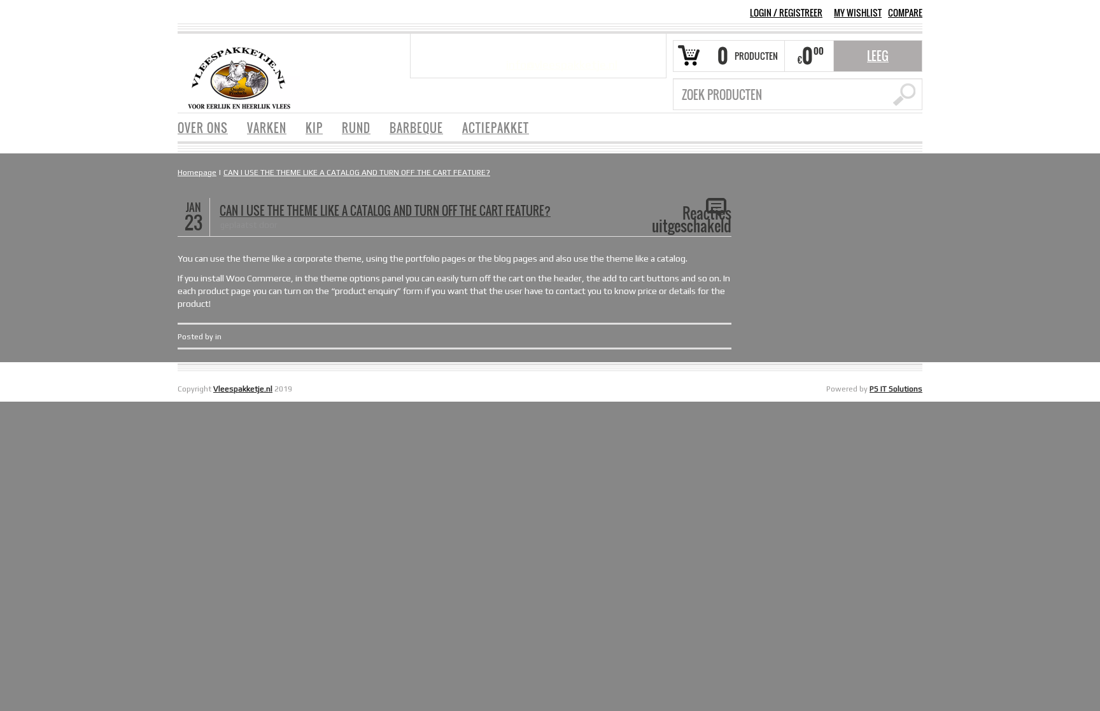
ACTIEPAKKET (495, 128)
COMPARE (905, 12)
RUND (356, 128)
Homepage (197, 172)
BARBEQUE (416, 128)
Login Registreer (786, 12)
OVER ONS (203, 128)
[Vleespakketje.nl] (239, 77)
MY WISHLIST (858, 12)
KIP (314, 128)
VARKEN (266, 128)
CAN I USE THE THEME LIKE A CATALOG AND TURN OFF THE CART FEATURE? (356, 172)
